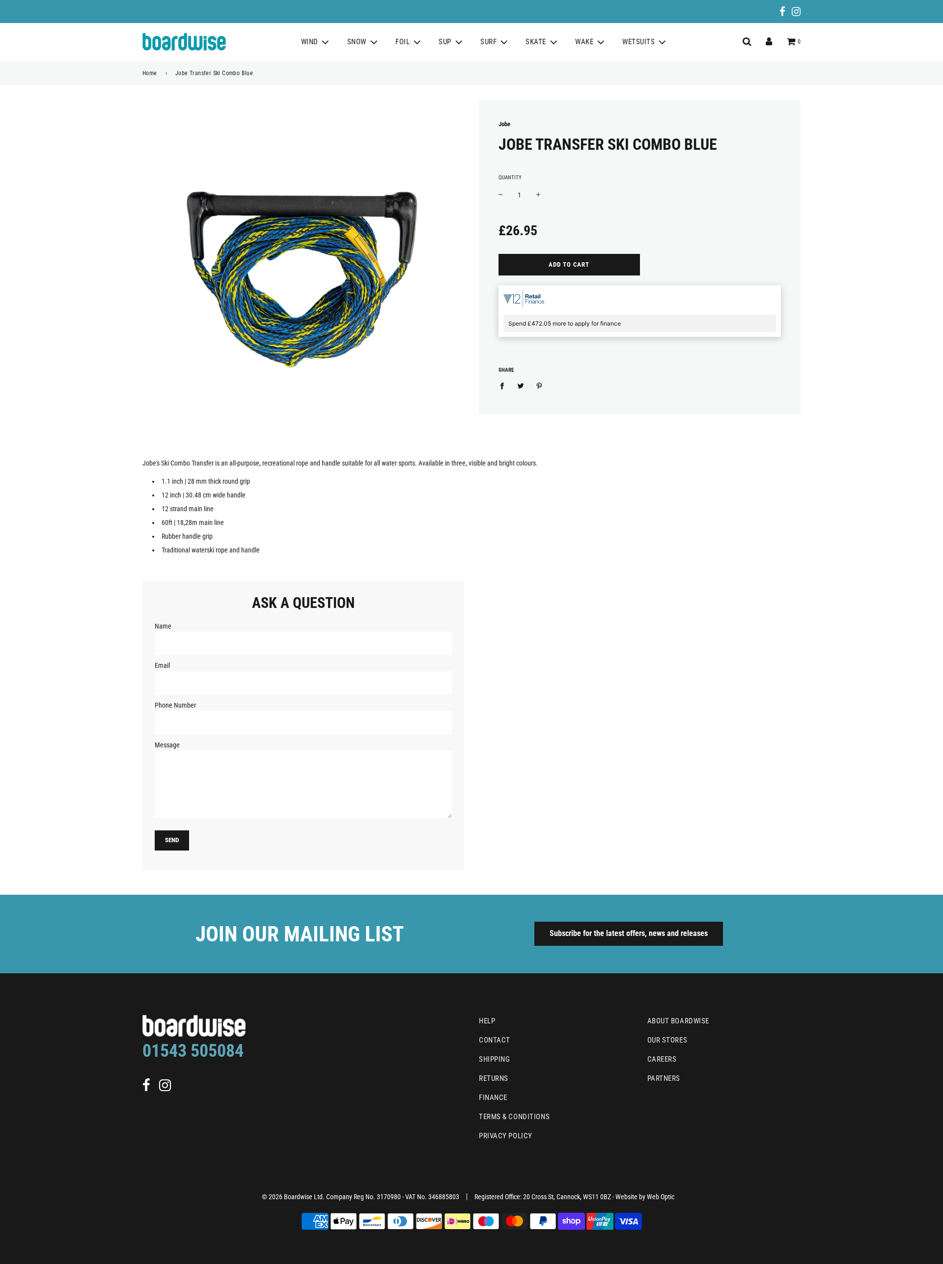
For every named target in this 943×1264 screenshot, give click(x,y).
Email (162, 665)
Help (487, 1021)
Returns (493, 1078)
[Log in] (769, 41)
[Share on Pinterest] (539, 385)
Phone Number (175, 705)
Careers (662, 1059)
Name (163, 626)
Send (172, 840)
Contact (494, 1040)
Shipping (494, 1059)
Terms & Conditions (514, 1116)
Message (167, 745)
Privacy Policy (505, 1135)
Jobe (504, 124)
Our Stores (667, 1040)
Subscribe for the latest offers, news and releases (629, 933)
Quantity (510, 177)
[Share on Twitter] (520, 385)
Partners (663, 1078)
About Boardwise (678, 1021)
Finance (493, 1097)
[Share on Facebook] (505, 385)
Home (149, 73)
